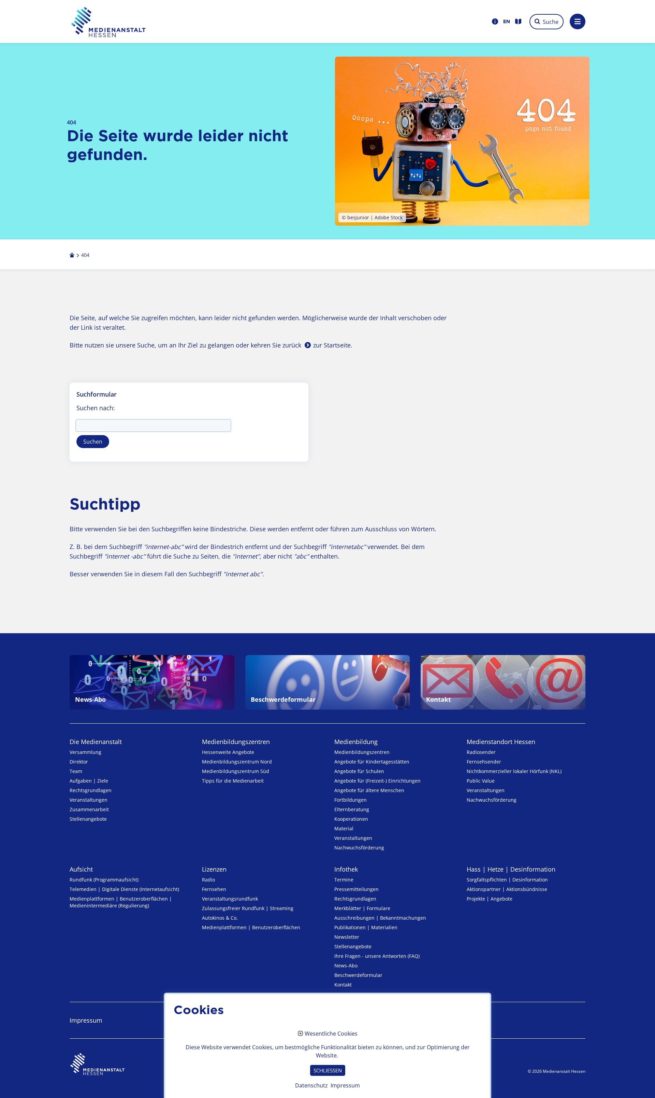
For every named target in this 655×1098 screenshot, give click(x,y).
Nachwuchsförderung (359, 847)
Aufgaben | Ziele (89, 780)
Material (343, 828)
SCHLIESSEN (328, 1070)
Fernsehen (214, 889)
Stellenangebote (88, 819)
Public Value (481, 780)
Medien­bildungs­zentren (236, 742)
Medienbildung (356, 742)
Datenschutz (311, 1085)
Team (76, 771)
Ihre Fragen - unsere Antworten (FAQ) (377, 956)
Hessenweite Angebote (228, 752)
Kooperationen (351, 819)
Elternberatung (351, 809)
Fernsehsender (484, 761)
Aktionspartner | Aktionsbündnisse (507, 889)
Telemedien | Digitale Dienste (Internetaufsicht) (124, 889)
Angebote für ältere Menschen (369, 790)
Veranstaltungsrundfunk (230, 898)
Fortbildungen (350, 800)
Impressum (86, 1020)
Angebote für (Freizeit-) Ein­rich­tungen (377, 780)
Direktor (79, 761)
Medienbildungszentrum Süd (235, 771)
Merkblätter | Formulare (362, 908)
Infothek (346, 869)
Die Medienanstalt (96, 742)
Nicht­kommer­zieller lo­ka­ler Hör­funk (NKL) (514, 771)
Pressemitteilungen (356, 889)
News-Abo (346, 965)
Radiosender (481, 752)
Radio (208, 879)
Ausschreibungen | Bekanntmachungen (380, 918)
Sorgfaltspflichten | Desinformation (507, 879)
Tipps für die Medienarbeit (233, 780)
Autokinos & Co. (220, 918)
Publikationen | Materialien (365, 927)
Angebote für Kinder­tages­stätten (371, 761)
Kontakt (343, 984)
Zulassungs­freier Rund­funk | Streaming (247, 908)
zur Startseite (332, 345)
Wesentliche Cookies (331, 1034)
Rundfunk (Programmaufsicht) (104, 879)
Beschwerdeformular (358, 975)
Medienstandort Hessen (501, 742)
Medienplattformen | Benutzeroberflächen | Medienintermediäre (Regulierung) (121, 902)
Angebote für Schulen (359, 771)
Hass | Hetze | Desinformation (511, 869)
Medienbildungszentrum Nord (237, 761)
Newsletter (346, 937)
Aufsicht (81, 869)
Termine (343, 879)
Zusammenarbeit (89, 809)
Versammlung (85, 752)
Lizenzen (214, 869)
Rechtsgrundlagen (91, 790)
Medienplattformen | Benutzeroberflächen (251, 927)
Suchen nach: (95, 408)
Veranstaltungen (88, 800)
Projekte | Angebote (489, 898)
